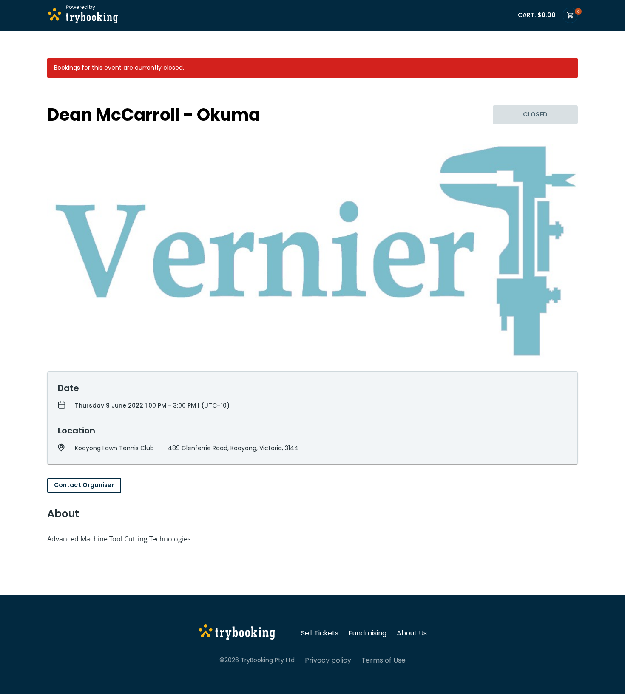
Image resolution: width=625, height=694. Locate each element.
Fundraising (367, 633)
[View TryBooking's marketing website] (237, 633)
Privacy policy (328, 660)
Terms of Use (383, 660)
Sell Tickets (319, 633)
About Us (412, 633)
